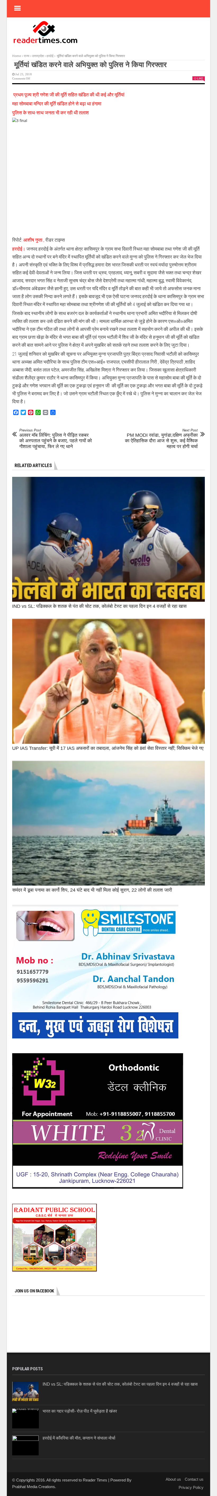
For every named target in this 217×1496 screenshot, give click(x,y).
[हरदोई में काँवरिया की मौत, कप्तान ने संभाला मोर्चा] (25, 1445)
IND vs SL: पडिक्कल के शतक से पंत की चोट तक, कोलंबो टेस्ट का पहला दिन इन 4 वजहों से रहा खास (99, 606)
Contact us (194, 1479)
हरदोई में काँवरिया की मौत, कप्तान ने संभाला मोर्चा (79, 1438)
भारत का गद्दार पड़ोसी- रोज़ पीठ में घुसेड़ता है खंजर (80, 1411)
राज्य (26, 56)
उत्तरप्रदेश (38, 56)
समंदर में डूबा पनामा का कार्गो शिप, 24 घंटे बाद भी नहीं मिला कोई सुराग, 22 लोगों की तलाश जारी (92, 890)
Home (16, 56)
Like (200, 78)
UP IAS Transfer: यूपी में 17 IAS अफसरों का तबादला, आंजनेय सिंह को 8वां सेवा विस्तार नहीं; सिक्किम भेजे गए (108, 748)
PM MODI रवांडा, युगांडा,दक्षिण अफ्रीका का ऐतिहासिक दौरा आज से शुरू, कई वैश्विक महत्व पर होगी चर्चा (161, 438)
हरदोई (50, 56)
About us (173, 1479)
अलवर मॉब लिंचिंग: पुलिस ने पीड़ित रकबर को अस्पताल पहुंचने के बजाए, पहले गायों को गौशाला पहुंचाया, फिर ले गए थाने (55, 438)
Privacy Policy (191, 1487)
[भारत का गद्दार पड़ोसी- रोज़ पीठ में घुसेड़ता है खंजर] (25, 1418)
